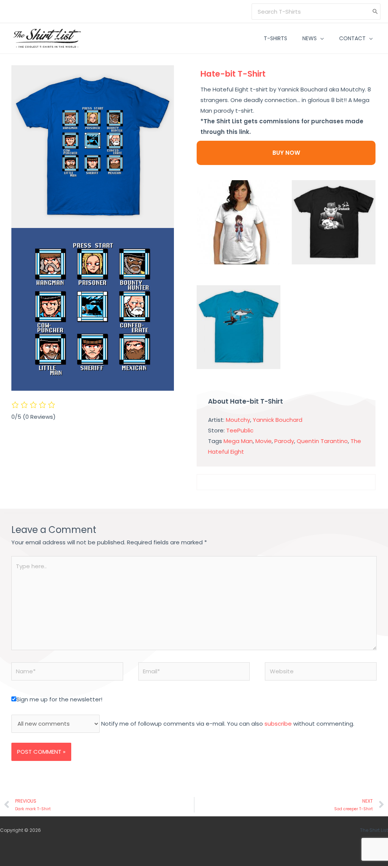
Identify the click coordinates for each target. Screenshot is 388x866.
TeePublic (239, 430)
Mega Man (238, 441)
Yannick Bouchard (277, 420)
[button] (320, 38)
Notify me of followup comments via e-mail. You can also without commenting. (227, 724)
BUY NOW (286, 153)
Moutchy (238, 420)
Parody (284, 441)
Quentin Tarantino (322, 441)
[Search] (375, 11)
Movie (263, 441)
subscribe (278, 724)
